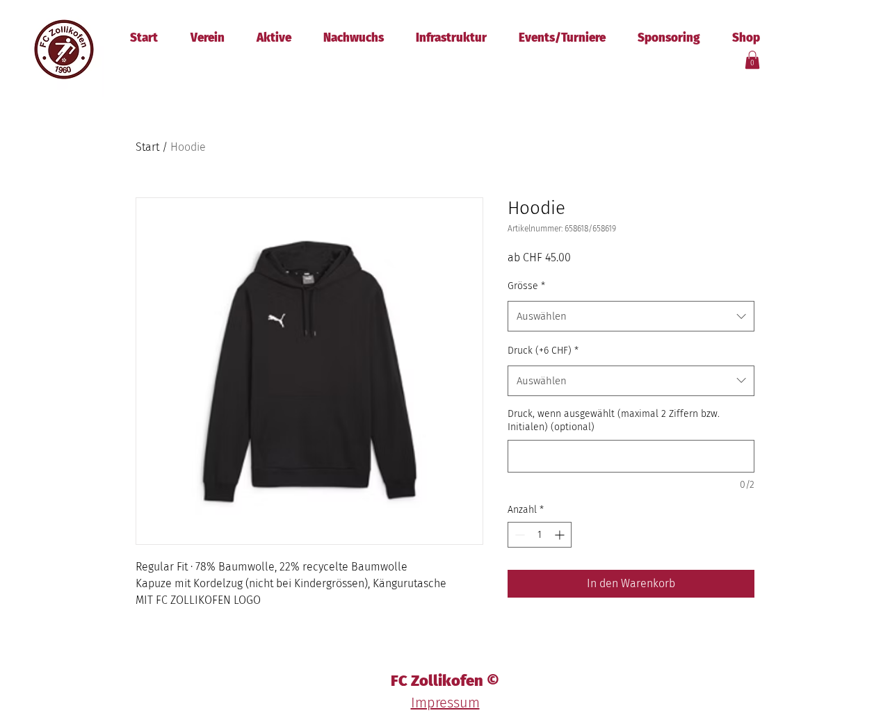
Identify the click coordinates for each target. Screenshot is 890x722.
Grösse (526, 286)
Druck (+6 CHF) (543, 350)
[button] (752, 60)
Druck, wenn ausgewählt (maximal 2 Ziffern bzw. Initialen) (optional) (614, 421)
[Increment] (560, 535)
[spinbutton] (539, 535)
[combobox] (631, 316)
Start (147, 147)
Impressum (445, 702)
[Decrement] (518, 535)
